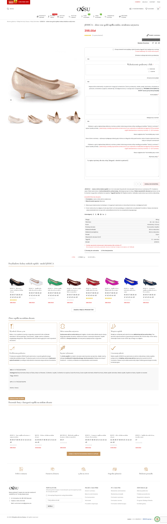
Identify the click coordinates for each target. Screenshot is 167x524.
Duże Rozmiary (75, 373)
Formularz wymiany (117, 497)
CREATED (137, 519)
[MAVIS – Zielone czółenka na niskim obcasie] (46, 420)
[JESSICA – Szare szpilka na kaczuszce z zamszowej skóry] (20, 420)
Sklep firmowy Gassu (23, 21)
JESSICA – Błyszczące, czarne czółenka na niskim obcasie (16, 290)
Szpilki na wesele (141, 373)
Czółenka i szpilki (51, 373)
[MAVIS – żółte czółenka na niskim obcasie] (121, 420)
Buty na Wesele (40, 373)
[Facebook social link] (93, 214)
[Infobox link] (21, 471)
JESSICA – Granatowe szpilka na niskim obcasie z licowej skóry (150, 290)
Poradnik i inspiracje (91, 504)
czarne (152, 71)
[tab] (73, 257)
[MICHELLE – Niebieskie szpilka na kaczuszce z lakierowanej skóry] (71, 420)
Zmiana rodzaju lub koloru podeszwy (147, 55)
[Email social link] (98, 214)
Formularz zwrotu (116, 500)
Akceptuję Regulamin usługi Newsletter (60, 495)
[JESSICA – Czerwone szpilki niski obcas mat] (93, 277)
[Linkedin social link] (103, 214)
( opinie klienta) (97, 35)
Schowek (88, 500)
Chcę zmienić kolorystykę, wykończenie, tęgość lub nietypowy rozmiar (136, 50)
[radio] (153, 43)
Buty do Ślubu (30, 373)
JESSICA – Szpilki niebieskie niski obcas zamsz (129, 290)
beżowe (152, 69)
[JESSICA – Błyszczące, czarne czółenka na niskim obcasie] (17, 277)
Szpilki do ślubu (131, 373)
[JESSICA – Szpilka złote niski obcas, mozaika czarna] (146, 420)
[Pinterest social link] (101, 214)
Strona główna (11, 21)
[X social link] (95, 214)
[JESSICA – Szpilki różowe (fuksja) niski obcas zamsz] (112, 277)
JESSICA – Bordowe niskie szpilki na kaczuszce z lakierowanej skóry (74, 290)
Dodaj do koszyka (151, 184)
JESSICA (15, 376)
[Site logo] (83, 9)
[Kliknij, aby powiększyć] (10, 100)
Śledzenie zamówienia (118, 491)
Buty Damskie (35, 21)
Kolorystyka (154, 95)
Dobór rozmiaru (90, 491)
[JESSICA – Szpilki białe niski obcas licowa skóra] (36, 277)
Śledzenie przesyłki (117, 494)
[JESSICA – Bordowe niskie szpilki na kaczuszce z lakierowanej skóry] (74, 277)
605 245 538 (20, 501)
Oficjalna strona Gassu (19, 517)
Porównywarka (90, 497)
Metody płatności (142, 491)
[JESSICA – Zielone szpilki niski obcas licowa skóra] (55, 277)
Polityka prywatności (143, 494)
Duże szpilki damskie (86, 373)
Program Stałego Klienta (144, 500)
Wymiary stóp (154, 157)
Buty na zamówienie (91, 494)
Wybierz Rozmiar (143, 43)
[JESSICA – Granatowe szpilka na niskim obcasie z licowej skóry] (150, 277)
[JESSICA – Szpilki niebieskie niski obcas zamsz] (131, 277)
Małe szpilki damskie (110, 373)
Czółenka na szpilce (63, 373)
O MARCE (137, 2)
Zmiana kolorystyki (153, 78)
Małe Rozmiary (98, 373)
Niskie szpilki (121, 373)
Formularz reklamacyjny (118, 504)
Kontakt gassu (141, 504)
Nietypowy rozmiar (153, 118)
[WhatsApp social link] (105, 214)
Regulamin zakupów (143, 497)
